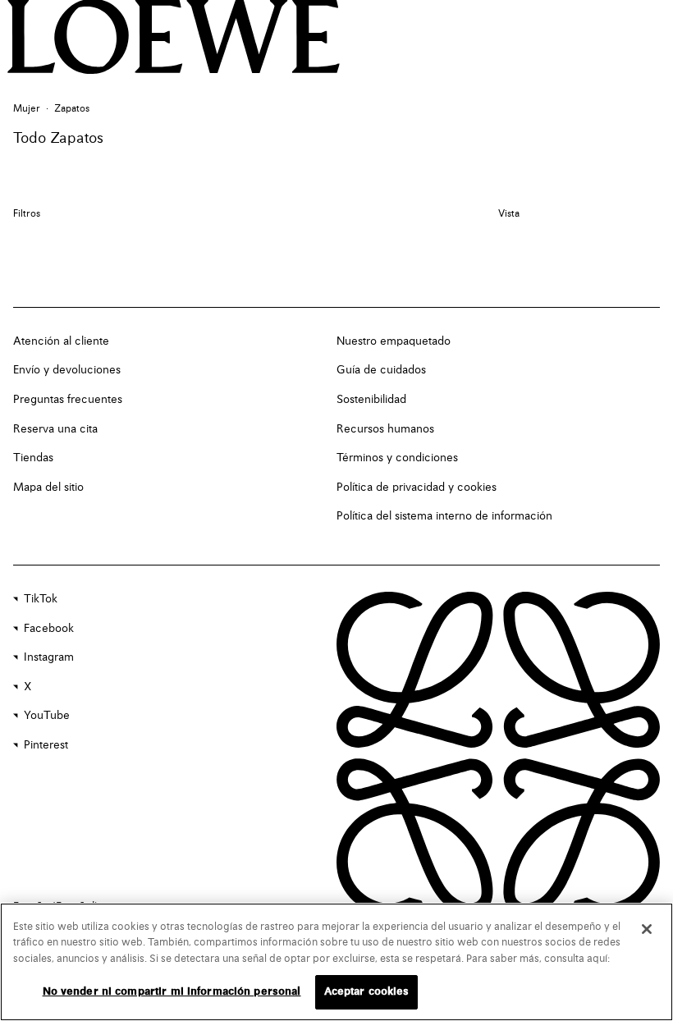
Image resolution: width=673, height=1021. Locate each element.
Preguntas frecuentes (67, 399)
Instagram (49, 657)
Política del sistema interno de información (444, 516)
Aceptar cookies (367, 992)
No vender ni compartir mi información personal (172, 992)
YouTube (47, 715)
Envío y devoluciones (67, 370)
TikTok (40, 599)
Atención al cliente (61, 341)
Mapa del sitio (48, 487)
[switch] (509, 215)
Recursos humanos (385, 429)
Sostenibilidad (371, 399)
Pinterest (46, 745)
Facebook (49, 628)
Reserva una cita (55, 429)
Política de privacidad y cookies (416, 487)
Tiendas (33, 458)
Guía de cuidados (381, 370)
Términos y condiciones (397, 458)
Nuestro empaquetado (393, 341)
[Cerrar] (647, 929)
